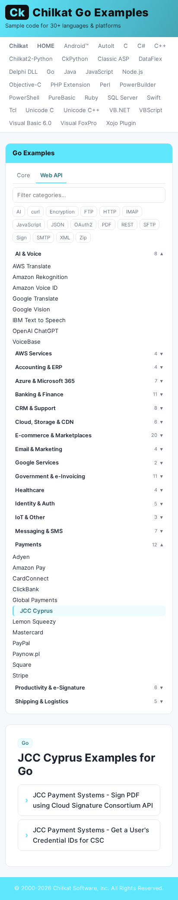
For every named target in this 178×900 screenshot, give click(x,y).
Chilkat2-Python (31, 58)
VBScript (150, 110)
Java (70, 71)
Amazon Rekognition (40, 276)
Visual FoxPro (78, 122)
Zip (83, 238)
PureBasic (61, 97)
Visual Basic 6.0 (30, 122)
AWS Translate (32, 266)
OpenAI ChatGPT (35, 330)
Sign (21, 238)
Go (50, 71)
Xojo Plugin (121, 122)
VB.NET (119, 110)
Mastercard (28, 632)
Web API (51, 175)
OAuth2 (83, 225)
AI (18, 212)
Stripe (21, 675)
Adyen (21, 556)
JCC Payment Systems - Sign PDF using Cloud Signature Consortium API (93, 800)
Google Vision (31, 309)
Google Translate (35, 298)
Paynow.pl (26, 653)
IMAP (132, 212)
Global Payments (35, 599)
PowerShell (24, 97)
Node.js (132, 71)
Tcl (12, 110)
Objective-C (25, 84)
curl (35, 212)
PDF (106, 225)
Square (22, 664)
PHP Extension (70, 84)
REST (127, 225)
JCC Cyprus (36, 610)
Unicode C (39, 110)
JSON (57, 225)
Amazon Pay (29, 567)
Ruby (91, 97)
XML (65, 238)
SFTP (149, 225)
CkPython (75, 58)
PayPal (21, 643)
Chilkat (18, 45)
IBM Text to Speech (39, 320)
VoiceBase (27, 341)
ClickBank (26, 589)
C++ (160, 45)
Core (23, 175)
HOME (45, 45)
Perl (105, 84)
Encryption (62, 212)
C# (141, 45)
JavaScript (99, 71)
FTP (88, 212)
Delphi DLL (23, 71)
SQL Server (123, 97)
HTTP (109, 212)
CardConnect (31, 578)
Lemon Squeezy (34, 621)
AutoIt (106, 45)
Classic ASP (113, 58)
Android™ (76, 45)
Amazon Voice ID (35, 287)
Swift (154, 97)
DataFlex (150, 58)
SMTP (43, 238)
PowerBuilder (138, 84)
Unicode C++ (82, 110)
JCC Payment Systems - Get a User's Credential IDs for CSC (91, 835)
